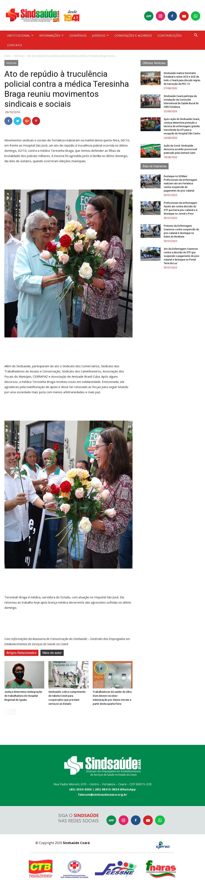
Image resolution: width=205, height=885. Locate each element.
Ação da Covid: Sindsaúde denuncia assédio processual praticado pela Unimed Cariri (180, 149)
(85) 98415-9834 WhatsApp (115, 789)
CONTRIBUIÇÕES (170, 35)
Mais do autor (52, 653)
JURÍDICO (99, 35)
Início (7, 56)
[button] (196, 36)
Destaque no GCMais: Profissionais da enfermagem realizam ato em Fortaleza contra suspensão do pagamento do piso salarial (180, 183)
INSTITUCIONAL (18, 35)
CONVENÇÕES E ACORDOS (133, 35)
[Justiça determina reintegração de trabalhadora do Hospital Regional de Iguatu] (24, 674)
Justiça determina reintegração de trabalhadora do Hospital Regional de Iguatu (23, 695)
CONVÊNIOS (77, 35)
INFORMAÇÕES (49, 35)
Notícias (18, 56)
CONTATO (14, 45)
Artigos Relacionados (21, 653)
